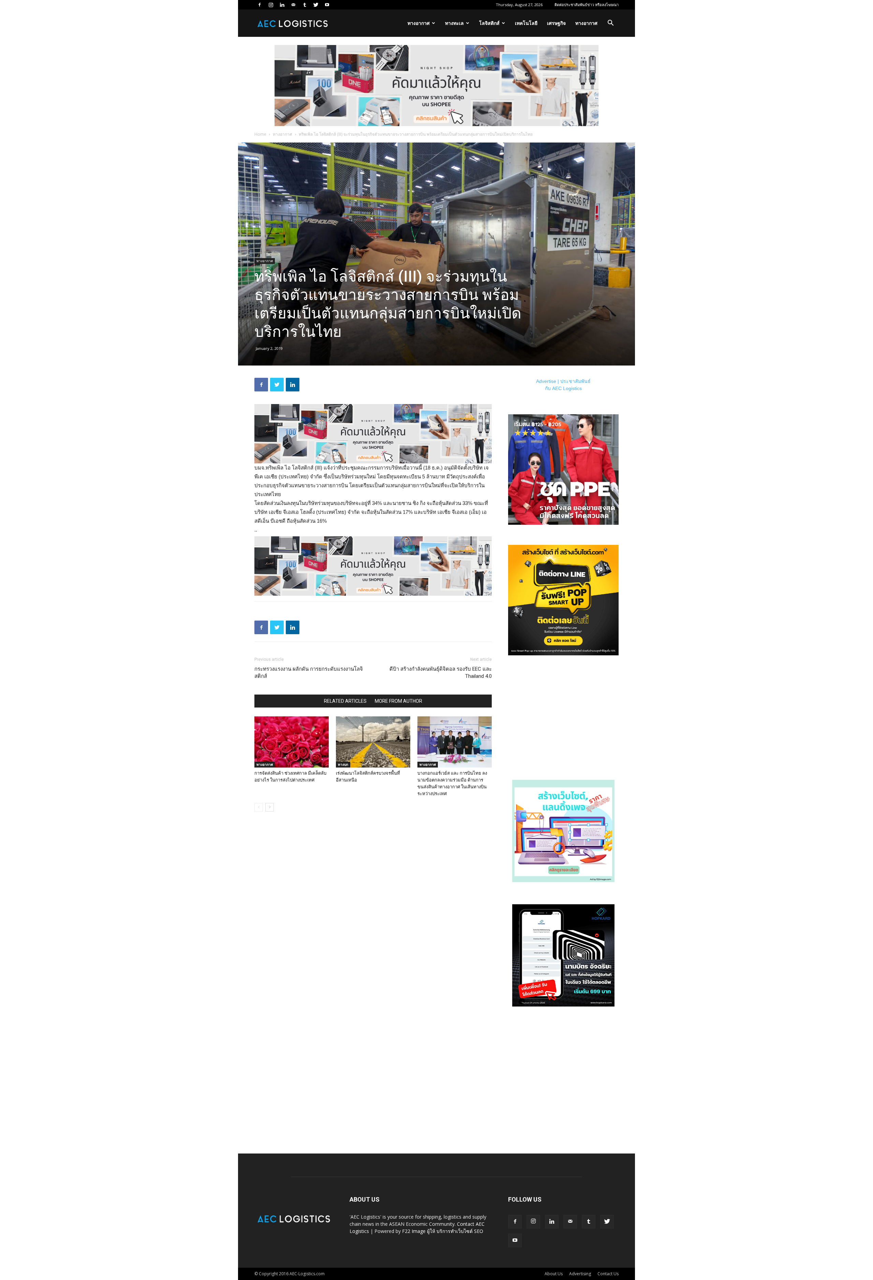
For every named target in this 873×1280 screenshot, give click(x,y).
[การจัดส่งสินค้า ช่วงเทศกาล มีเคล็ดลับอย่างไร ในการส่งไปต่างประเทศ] (291, 742)
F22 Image (414, 1231)
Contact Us (608, 1274)
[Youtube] (327, 5)
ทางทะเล (454, 23)
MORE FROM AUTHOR (398, 701)
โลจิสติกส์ (489, 23)
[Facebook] (259, 5)
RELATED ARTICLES (345, 701)
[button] (610, 23)
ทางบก (343, 764)
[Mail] (293, 5)
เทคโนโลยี (526, 23)
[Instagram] (271, 5)
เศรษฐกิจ (556, 23)
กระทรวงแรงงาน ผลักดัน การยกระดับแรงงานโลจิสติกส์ (308, 672)
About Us (554, 1274)
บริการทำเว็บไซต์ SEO (459, 1231)
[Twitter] (316, 5)
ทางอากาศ (419, 23)
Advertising (580, 1274)
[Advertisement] (563, 720)
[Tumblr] (304, 5)
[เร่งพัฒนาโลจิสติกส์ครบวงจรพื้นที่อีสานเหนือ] (373, 742)
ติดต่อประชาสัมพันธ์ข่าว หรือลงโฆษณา (586, 4)
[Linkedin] (282, 5)
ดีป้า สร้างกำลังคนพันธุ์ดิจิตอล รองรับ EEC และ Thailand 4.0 (440, 672)
